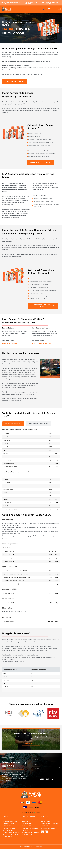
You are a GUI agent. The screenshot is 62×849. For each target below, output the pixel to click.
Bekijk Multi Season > (9, 343)
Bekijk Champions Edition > (41, 343)
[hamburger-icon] (58, 9)
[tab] (13, 423)
